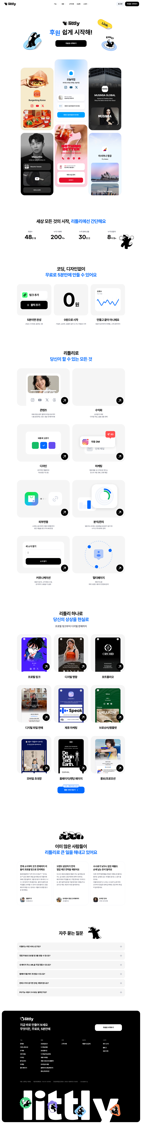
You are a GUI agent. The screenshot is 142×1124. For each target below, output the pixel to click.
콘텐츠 (22, 1044)
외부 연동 (23, 1054)
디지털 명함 (44, 1047)
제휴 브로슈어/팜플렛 (47, 1061)
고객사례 (64, 1044)
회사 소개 (106, 1044)
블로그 (105, 1048)
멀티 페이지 (23, 1068)
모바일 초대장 (45, 1064)
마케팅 (22, 1064)
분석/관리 (23, 1061)
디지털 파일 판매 (46, 1054)
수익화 (22, 1051)
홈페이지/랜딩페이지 (47, 1068)
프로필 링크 (44, 1044)
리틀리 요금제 (86, 1044)
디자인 (22, 1057)
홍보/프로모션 (45, 1071)
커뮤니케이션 (24, 1047)
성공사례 (105, 1051)
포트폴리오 (44, 1051)
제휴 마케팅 (44, 1057)
